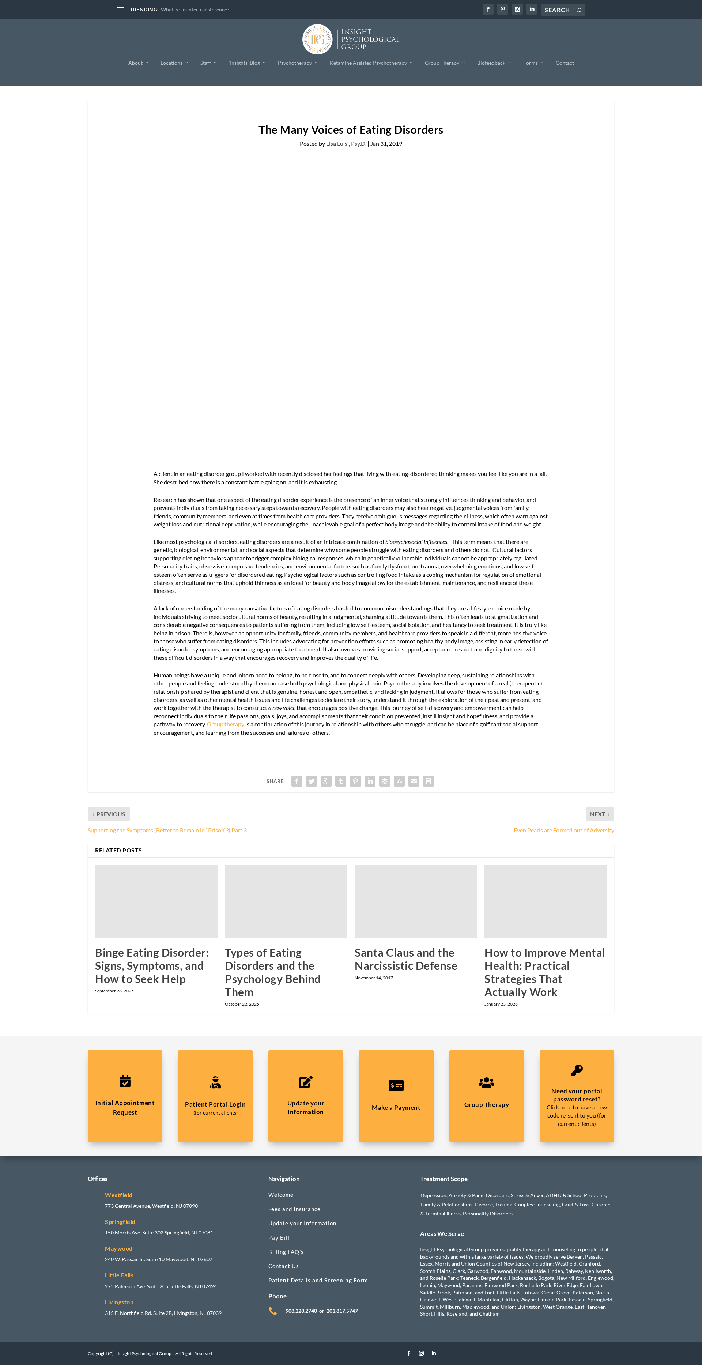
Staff (205, 63)
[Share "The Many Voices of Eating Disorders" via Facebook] (297, 781)
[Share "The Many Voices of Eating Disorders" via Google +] (326, 781)
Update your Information (302, 1223)
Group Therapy (442, 63)
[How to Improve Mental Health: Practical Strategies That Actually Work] (545, 901)
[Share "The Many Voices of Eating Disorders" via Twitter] (311, 781)
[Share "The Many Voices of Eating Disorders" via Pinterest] (355, 781)
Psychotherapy (295, 63)
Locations (171, 63)
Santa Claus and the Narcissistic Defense (406, 959)
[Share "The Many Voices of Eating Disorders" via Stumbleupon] (399, 781)
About (135, 63)
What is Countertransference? (195, 9)
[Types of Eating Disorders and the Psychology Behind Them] (286, 901)
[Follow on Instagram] (421, 1353)
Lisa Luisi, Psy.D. (346, 143)
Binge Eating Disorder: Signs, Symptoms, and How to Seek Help (152, 965)
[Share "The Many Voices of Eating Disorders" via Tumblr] (340, 781)
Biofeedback (491, 63)
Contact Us (283, 1266)
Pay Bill (279, 1237)
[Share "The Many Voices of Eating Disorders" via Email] (414, 781)
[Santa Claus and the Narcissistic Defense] (416, 901)
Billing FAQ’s (286, 1251)
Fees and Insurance (294, 1209)
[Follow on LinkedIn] (434, 1353)
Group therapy (225, 724)
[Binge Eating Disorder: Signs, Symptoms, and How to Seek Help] (156, 901)
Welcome (281, 1194)
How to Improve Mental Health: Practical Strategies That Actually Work (544, 972)
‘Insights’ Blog (244, 63)
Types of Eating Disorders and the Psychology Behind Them (273, 972)
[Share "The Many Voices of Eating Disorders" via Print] (428, 781)
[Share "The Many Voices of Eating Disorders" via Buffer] (384, 781)
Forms (530, 63)
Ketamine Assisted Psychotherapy (368, 63)
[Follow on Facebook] (409, 1353)
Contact (565, 63)
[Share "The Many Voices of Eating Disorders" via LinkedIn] (370, 781)
